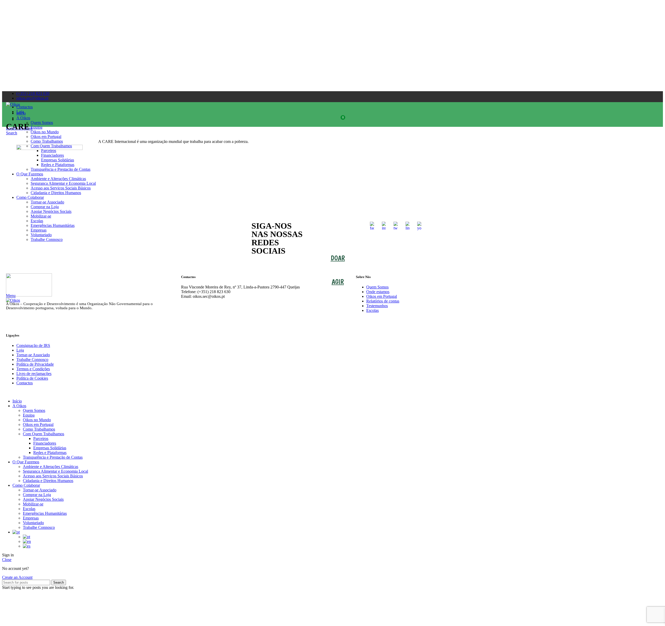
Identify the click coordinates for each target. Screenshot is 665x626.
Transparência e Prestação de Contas (53, 457)
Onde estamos (377, 291)
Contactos (24, 383)
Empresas (31, 518)
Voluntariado (33, 522)
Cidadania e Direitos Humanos (48, 480)
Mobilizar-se (33, 504)
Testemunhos (377, 306)
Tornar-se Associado (33, 355)
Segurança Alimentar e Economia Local (55, 471)
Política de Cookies (32, 378)
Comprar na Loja (37, 494)
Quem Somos (377, 287)
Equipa (29, 415)
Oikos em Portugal (381, 296)
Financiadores (44, 443)
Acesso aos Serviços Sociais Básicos (53, 476)
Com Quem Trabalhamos (43, 434)
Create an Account (17, 577)
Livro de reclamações (33, 373)
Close (6, 559)
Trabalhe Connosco (32, 359)
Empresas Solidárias (49, 448)
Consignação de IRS (33, 345)
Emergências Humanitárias (45, 513)
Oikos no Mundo (37, 420)
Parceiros (40, 438)
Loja (20, 350)
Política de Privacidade (35, 364)
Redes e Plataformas (49, 452)
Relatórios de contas (382, 301)
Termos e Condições (33, 369)
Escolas (372, 310)
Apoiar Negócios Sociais (43, 499)
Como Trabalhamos (39, 429)
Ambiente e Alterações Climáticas (50, 466)
